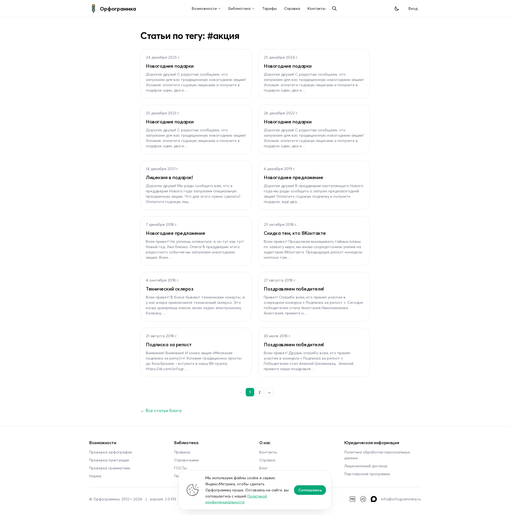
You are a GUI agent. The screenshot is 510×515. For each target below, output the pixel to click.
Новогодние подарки (170, 66)
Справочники (186, 459)
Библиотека (239, 8)
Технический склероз (169, 288)
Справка (292, 8)
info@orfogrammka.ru (401, 498)
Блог (263, 467)
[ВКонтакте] (352, 499)
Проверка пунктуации (109, 459)
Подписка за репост (169, 344)
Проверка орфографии (110, 452)
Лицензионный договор (366, 465)
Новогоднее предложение (293, 177)
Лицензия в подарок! (169, 177)
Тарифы (269, 8)
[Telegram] (363, 499)
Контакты (316, 8)
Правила (182, 452)
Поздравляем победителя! (294, 288)
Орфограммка (118, 8)
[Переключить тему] (397, 8)
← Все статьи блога (160, 410)
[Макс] (374, 499)
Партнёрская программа (367, 473)
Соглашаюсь (310, 489)
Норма (95, 475)
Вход (413, 8)
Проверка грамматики (109, 467)
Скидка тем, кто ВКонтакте (295, 233)
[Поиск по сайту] (334, 8)
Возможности (204, 8)
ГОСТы (180, 467)
